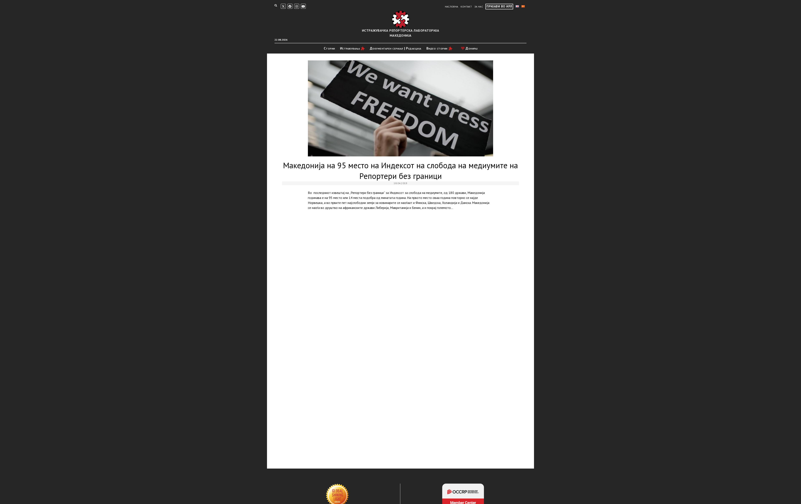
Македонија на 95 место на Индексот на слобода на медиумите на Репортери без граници (400, 108)
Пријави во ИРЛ (499, 6)
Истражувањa (350, 48)
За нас (478, 6)
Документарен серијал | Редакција (395, 48)
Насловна (451, 6)
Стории (329, 48)
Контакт (466, 6)
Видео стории (436, 48)
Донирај (471, 48)
